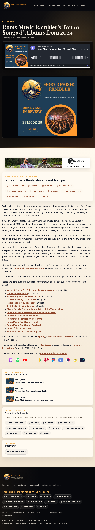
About (43, 5)
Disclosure (45, 523)
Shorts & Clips (63, 5)
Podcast (51, 5)
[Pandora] (54, 360)
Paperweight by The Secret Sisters (24, 296)
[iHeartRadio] (47, 360)
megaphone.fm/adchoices (53, 353)
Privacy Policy (59, 523)
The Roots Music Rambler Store (22, 315)
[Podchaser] (69, 360)
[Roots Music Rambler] (14, 5)
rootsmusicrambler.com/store (29, 268)
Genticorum (46, 345)
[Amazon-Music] (33, 360)
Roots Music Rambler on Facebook (24, 325)
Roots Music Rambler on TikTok (22, 322)
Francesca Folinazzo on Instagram (24, 331)
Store (75, 5)
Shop (46, 520)
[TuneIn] (83, 360)
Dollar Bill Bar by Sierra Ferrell (21, 299)
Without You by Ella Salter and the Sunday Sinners (32, 290)
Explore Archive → (16, 452)
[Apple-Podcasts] (11, 360)
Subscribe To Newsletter (15, 523)
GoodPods (68, 336)
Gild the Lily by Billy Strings (20, 306)
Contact (83, 5)
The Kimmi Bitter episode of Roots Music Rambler (31, 312)
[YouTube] (26, 360)
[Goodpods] (76, 360)
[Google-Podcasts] (40, 360)
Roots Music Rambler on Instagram (24, 319)
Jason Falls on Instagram (19, 328)
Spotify (41, 336)
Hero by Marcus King (17, 293)
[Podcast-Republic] (61, 360)
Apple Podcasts (54, 336)
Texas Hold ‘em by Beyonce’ (21, 303)
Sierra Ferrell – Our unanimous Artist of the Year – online (35, 309)
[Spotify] (18, 360)
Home (36, 5)
